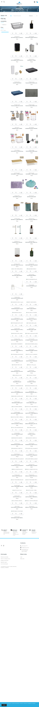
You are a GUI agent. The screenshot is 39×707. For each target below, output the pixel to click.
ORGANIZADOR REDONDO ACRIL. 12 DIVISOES (31, 392)
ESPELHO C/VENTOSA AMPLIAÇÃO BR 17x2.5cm (31, 507)
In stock (4, 24)
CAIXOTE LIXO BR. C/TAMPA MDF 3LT (31, 496)
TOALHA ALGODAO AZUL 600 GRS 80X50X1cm (17, 105)
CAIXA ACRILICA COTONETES (32, 319)
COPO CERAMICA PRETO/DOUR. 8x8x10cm (17, 60)
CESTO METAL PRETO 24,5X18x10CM (17, 37)
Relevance (33, 15)
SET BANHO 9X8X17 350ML (31, 329)
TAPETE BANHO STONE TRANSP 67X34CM (17, 517)
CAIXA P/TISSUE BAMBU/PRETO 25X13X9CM (31, 486)
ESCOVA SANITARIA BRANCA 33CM (17, 298)
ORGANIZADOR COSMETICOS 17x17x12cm (31, 444)
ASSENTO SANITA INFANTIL (31, 308)
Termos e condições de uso (5, 558)
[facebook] (1, 545)
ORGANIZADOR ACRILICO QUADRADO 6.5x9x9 (17, 319)
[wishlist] (12, 33)
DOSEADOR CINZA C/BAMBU (17, 128)
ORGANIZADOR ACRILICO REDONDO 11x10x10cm (31, 128)
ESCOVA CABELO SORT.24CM (32, 402)
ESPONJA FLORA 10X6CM (31, 196)
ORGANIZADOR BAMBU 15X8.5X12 (31, 350)
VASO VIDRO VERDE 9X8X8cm (17, 275)
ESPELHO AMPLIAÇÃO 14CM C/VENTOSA (31, 423)
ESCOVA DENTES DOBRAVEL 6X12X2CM (17, 413)
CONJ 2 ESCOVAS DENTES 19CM (17, 434)
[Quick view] (15, 33)
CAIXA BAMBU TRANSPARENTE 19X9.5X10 (17, 350)
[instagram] (3, 545)
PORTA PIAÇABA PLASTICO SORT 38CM (17, 329)
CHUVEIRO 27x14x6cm (31, 434)
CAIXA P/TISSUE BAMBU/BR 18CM (17, 486)
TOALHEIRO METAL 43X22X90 (17, 242)
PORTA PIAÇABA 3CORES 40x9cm (31, 151)
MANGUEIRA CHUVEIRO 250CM (17, 402)
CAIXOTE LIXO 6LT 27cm (17, 496)
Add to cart (21, 33)
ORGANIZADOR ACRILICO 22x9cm (17, 308)
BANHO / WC (4, 15)
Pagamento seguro (4, 562)
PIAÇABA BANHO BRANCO (31, 275)
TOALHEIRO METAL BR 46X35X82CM (17, 465)
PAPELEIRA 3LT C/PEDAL (31, 60)
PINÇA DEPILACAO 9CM (17, 381)
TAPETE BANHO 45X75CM (17, 196)
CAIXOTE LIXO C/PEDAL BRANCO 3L (31, 413)
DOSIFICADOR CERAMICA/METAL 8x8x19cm (31, 37)
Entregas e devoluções (4, 560)
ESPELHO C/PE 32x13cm (31, 371)
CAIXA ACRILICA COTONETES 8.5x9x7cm (17, 151)
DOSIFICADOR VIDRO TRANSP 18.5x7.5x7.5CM (31, 242)
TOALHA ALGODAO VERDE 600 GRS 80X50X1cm (31, 105)
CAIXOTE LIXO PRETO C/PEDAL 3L (17, 423)
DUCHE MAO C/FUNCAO (31, 381)
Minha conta (22, 558)
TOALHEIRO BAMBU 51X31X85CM (31, 465)
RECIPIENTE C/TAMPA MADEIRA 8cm (17, 219)
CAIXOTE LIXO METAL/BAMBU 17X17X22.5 (31, 219)
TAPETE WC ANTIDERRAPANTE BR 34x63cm (17, 392)
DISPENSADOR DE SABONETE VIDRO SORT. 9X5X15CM (17, 444)
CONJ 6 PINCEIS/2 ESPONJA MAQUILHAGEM (17, 507)
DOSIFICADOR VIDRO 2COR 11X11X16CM (17, 371)
